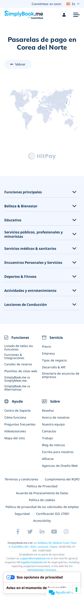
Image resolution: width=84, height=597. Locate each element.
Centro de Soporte (17, 410)
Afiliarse (48, 459)
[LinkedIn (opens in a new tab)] (42, 531)
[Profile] (64, 15)
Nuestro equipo (53, 424)
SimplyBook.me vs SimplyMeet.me (17, 379)
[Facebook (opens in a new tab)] (18, 531)
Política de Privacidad (42, 486)
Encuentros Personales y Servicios (33, 262)
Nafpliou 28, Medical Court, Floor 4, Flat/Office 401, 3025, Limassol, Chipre (43, 545)
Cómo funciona (15, 417)
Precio (46, 346)
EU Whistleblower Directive (50, 568)
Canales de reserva (18, 364)
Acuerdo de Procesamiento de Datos (42, 493)
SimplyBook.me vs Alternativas (17, 387)
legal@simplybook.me (34, 562)
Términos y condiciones (21, 479)
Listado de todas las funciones (18, 347)
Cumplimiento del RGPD (62, 479)
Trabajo (47, 438)
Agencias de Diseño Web (60, 466)
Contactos (49, 431)
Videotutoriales (15, 431)
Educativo (12, 220)
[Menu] (76, 14)
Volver (20, 64)
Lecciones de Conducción (25, 304)
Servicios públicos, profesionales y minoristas (33, 234)
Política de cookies (42, 500)
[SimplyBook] (23, 14)
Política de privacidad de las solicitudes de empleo (42, 507)
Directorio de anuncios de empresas (60, 375)
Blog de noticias (53, 445)
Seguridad (22, 514)
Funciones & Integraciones (14, 356)
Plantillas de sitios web (20, 371)
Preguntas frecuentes (20, 424)
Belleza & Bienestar (20, 206)
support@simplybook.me (35, 558)
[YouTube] (54, 531)
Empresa (48, 353)
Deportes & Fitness (20, 276)
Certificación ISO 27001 (53, 514)
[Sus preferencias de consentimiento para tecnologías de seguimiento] (76, 589)
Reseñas (48, 410)
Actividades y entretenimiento (30, 290)
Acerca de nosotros (56, 417)
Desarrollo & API (53, 367)
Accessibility (42, 521)
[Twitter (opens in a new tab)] (30, 531)
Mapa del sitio (14, 438)
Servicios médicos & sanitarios (30, 248)
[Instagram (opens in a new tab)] (66, 531)
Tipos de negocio (54, 360)
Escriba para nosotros (57, 452)
